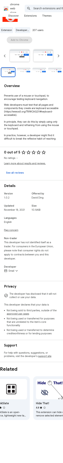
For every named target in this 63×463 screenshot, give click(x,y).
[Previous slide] (4, 55)
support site (44, 356)
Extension (6, 30)
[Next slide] (58, 55)
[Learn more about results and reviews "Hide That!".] (44, 408)
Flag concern (11, 230)
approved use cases (18, 313)
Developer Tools (23, 30)
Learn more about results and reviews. (25, 163)
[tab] (14, 16)
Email (11, 270)
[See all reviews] (15, 173)
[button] (20, 56)
